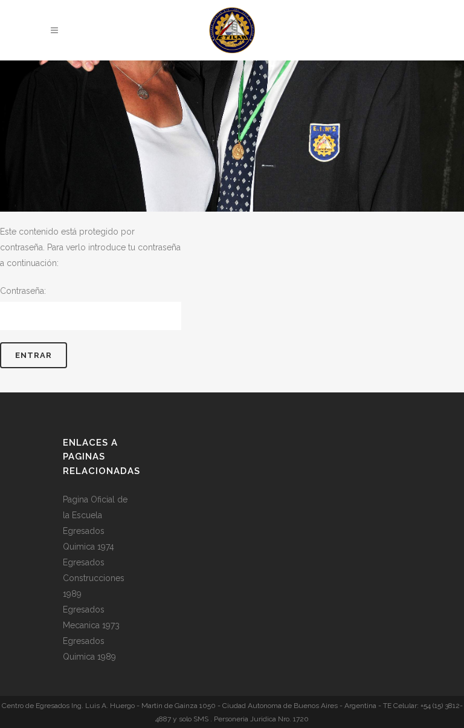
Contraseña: (23, 291)
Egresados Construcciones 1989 (93, 578)
